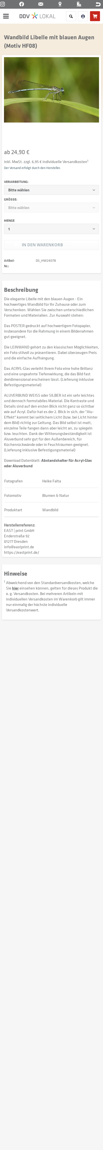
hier (15, 588)
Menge (9, 220)
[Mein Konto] (83, 16)
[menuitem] (7, 16)
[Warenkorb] (95, 16)
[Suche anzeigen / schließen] (71, 16)
